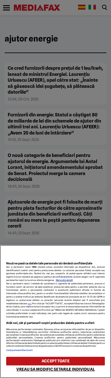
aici (29, 303)
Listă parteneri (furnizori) (19, 350)
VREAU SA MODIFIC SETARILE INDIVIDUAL (55, 369)
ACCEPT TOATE (55, 361)
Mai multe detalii (64, 280)
